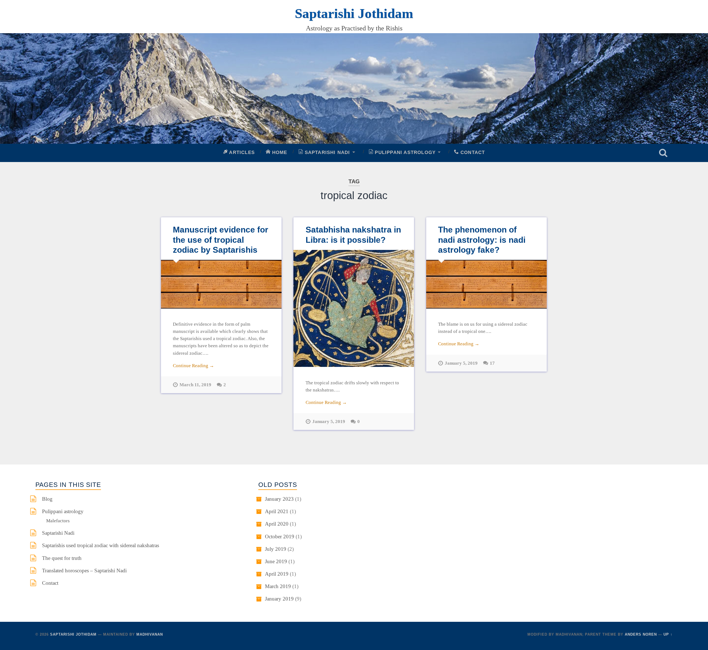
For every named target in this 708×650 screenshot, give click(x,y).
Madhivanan (149, 634)
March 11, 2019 (195, 384)
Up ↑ (668, 634)
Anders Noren (641, 634)
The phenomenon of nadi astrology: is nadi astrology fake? (481, 239)
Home (278, 152)
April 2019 (276, 574)
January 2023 (279, 499)
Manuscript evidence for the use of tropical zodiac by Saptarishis (220, 239)
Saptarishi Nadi (326, 152)
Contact (472, 152)
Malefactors (58, 520)
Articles (241, 152)
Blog (47, 499)
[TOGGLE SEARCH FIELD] (663, 152)
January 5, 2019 (328, 421)
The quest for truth (62, 558)
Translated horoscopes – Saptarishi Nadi (84, 570)
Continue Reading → (193, 365)
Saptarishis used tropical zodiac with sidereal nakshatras (100, 545)
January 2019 (279, 599)
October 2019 (279, 536)
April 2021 (276, 511)
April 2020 (276, 524)
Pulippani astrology (404, 152)
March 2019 (278, 586)
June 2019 (276, 561)
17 (492, 363)
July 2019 (275, 549)
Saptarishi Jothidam (354, 13)
